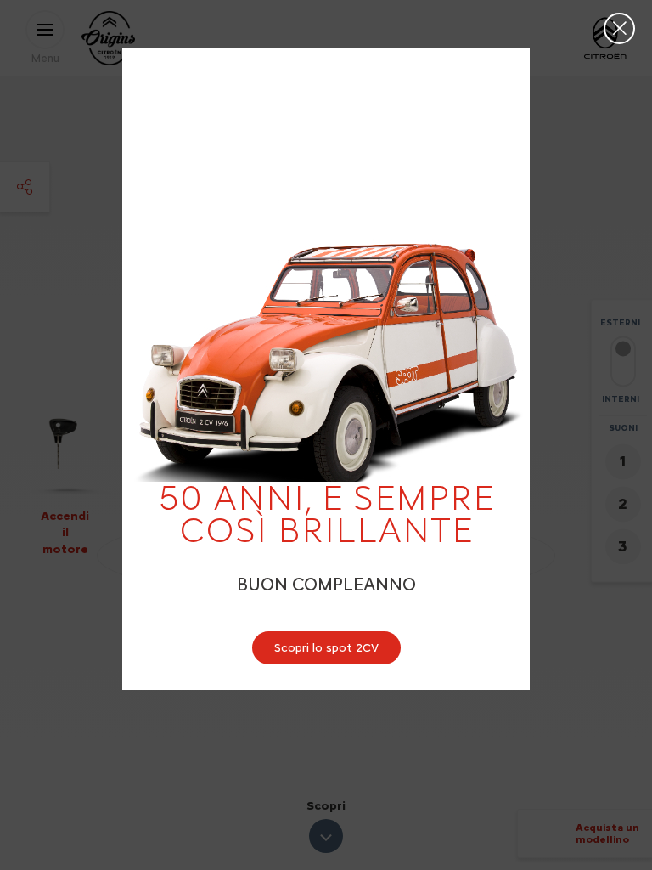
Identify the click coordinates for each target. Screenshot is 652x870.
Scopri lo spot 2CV (326, 648)
